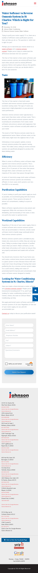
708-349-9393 (5, 500)
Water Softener (24, 31)
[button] (35, 3)
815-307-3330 (5, 427)
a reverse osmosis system (13, 289)
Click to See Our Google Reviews (9, 409)
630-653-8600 (5, 492)
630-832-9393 (5, 407)
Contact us (5, 313)
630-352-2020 (5, 448)
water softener (7, 49)
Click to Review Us (6, 411)
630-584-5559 (5, 482)
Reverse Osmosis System (11, 31)
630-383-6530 (5, 472)
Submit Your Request (19, 372)
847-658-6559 (5, 437)
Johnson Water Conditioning (12, 29)
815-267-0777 (5, 526)
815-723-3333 (5, 516)
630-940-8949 (5, 417)
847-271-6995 (5, 461)
